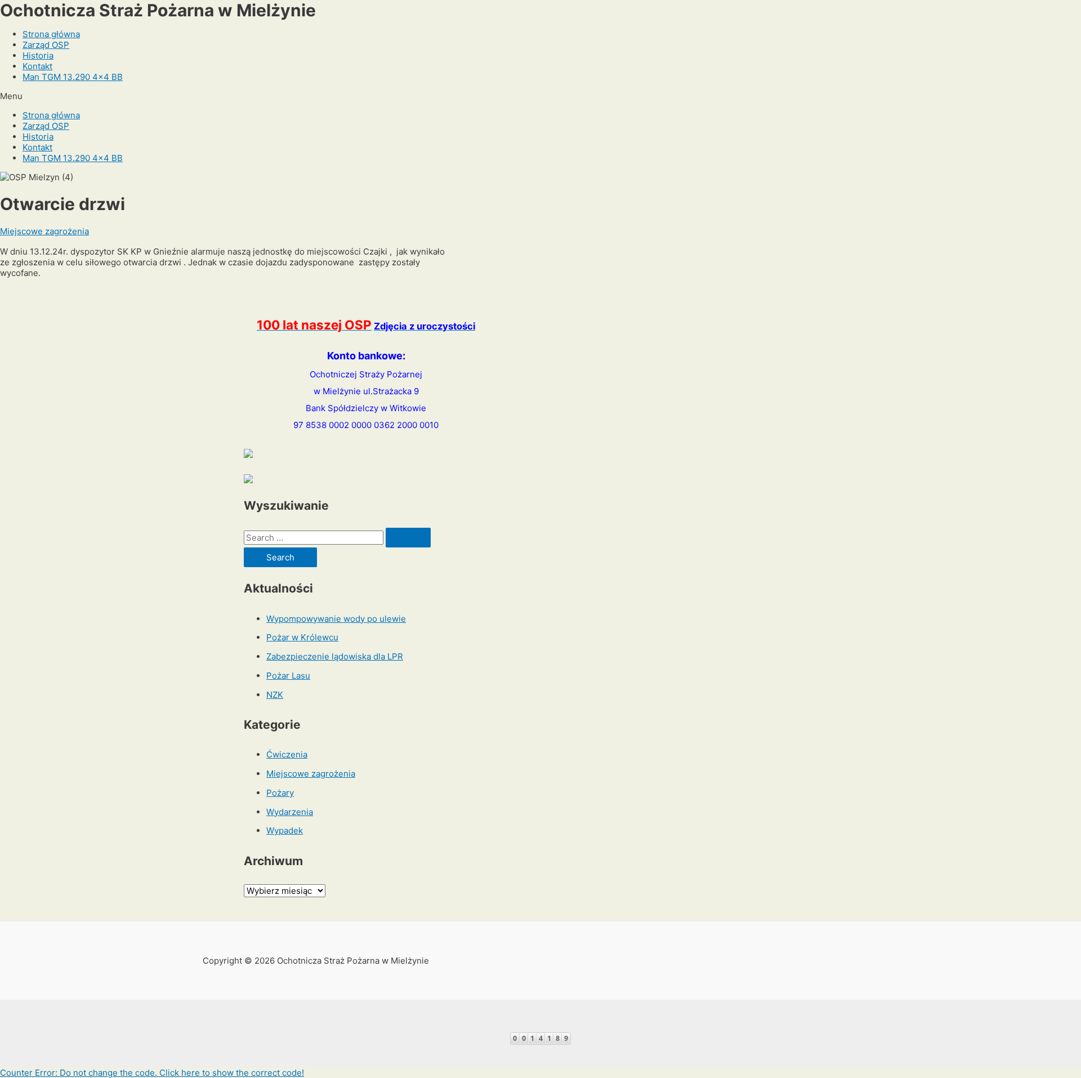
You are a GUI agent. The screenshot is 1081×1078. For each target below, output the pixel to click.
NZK (274, 694)
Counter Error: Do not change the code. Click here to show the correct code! (152, 1072)
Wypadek (284, 830)
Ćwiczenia (286, 754)
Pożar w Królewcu (302, 637)
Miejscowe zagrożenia (44, 231)
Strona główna (51, 34)
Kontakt (37, 66)
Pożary (280, 792)
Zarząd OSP (46, 44)
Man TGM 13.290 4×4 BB (73, 77)
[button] (540, 96)
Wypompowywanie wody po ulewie (336, 618)
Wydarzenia (289, 812)
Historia (38, 55)
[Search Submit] (408, 537)
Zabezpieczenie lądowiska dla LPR (334, 656)
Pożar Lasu (288, 675)
